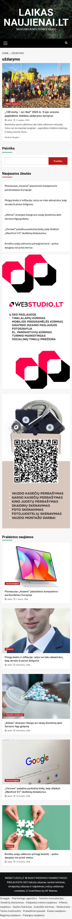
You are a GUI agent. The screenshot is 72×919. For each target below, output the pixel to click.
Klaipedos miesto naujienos (41, 902)
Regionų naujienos (10, 915)
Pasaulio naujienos (14, 715)
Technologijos (12, 583)
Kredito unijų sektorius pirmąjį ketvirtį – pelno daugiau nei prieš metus (31, 245)
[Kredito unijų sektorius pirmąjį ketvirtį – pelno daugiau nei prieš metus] (36, 827)
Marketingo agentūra (24, 898)
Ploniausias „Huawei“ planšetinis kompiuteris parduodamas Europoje (31, 187)
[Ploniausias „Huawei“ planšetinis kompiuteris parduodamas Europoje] (36, 565)
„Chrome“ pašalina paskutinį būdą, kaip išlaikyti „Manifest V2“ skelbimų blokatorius (32, 231)
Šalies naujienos (13, 104)
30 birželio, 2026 (23, 665)
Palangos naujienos (34, 915)
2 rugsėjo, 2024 (22, 120)
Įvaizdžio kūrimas (44, 906)
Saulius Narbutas (22, 906)
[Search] (66, 43)
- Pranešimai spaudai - (34, 910)
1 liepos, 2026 (22, 599)
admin (9, 120)
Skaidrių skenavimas (12, 902)
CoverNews (34, 890)
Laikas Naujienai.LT (36, 17)
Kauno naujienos (56, 910)
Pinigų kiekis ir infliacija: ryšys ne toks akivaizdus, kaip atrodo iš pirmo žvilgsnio (36, 202)
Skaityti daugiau (12, 137)
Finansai (9, 649)
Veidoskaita (63, 906)
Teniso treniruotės (10, 910)
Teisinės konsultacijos (51, 898)
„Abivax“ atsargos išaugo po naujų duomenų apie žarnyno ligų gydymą (33, 216)
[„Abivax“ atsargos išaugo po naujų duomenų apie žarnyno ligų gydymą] (36, 696)
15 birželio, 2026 (23, 862)
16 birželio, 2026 (23, 796)
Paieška (8, 148)
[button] (5, 43)
